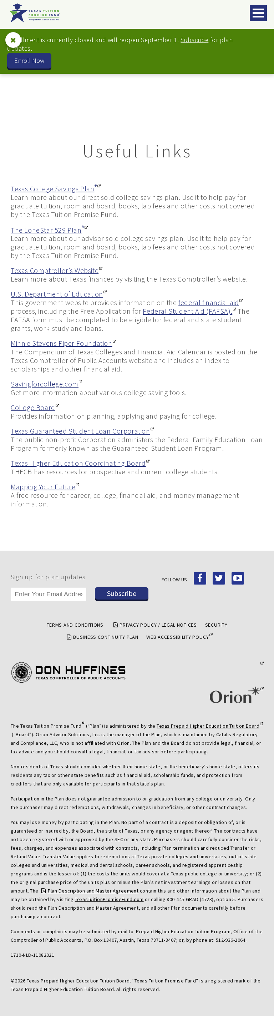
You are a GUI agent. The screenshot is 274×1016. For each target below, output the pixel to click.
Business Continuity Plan (105, 637)
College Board (33, 407)
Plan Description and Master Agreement (93, 891)
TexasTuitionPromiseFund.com (109, 899)
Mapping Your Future (43, 486)
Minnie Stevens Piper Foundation (61, 343)
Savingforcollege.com (44, 384)
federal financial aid (208, 302)
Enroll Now (29, 60)
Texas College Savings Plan (54, 188)
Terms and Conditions (75, 625)
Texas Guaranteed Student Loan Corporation (80, 431)
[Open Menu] (258, 13)
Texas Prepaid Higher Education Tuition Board (208, 726)
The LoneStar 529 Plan (47, 229)
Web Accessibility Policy (177, 637)
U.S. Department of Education (57, 294)
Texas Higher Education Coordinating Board (78, 463)
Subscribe (194, 40)
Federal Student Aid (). (187, 311)
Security (216, 625)
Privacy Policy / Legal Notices (158, 625)
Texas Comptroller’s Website (54, 270)
